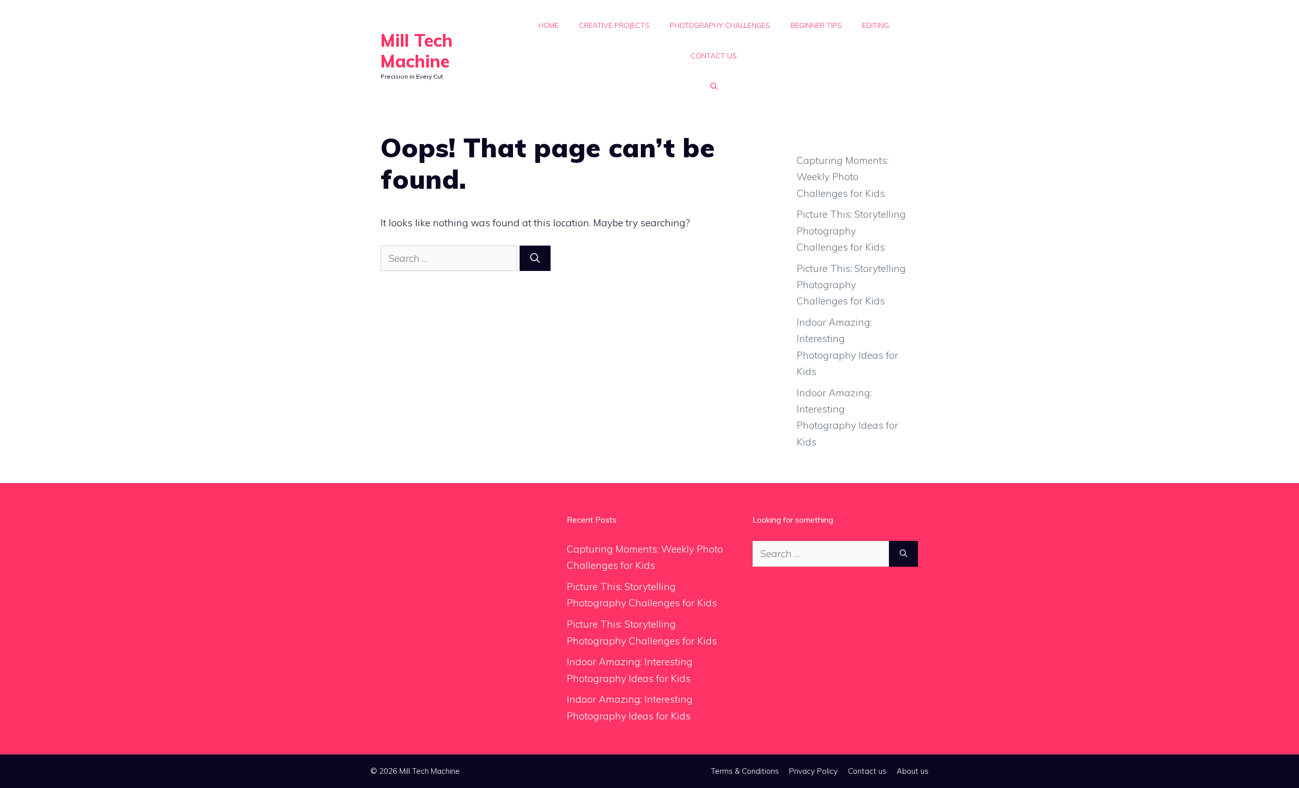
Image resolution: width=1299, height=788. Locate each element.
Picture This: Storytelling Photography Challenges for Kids (851, 230)
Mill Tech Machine (417, 50)
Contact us (714, 55)
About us (913, 771)
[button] (714, 86)
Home (548, 25)
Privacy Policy (813, 771)
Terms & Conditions (745, 771)
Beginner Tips (816, 25)
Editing (875, 25)
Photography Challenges (720, 25)
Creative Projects (614, 25)
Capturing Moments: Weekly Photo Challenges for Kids (842, 176)
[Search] (535, 258)
